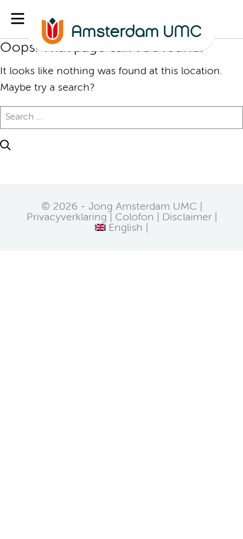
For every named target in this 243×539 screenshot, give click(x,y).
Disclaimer (187, 217)
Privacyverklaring (67, 217)
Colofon (134, 217)
